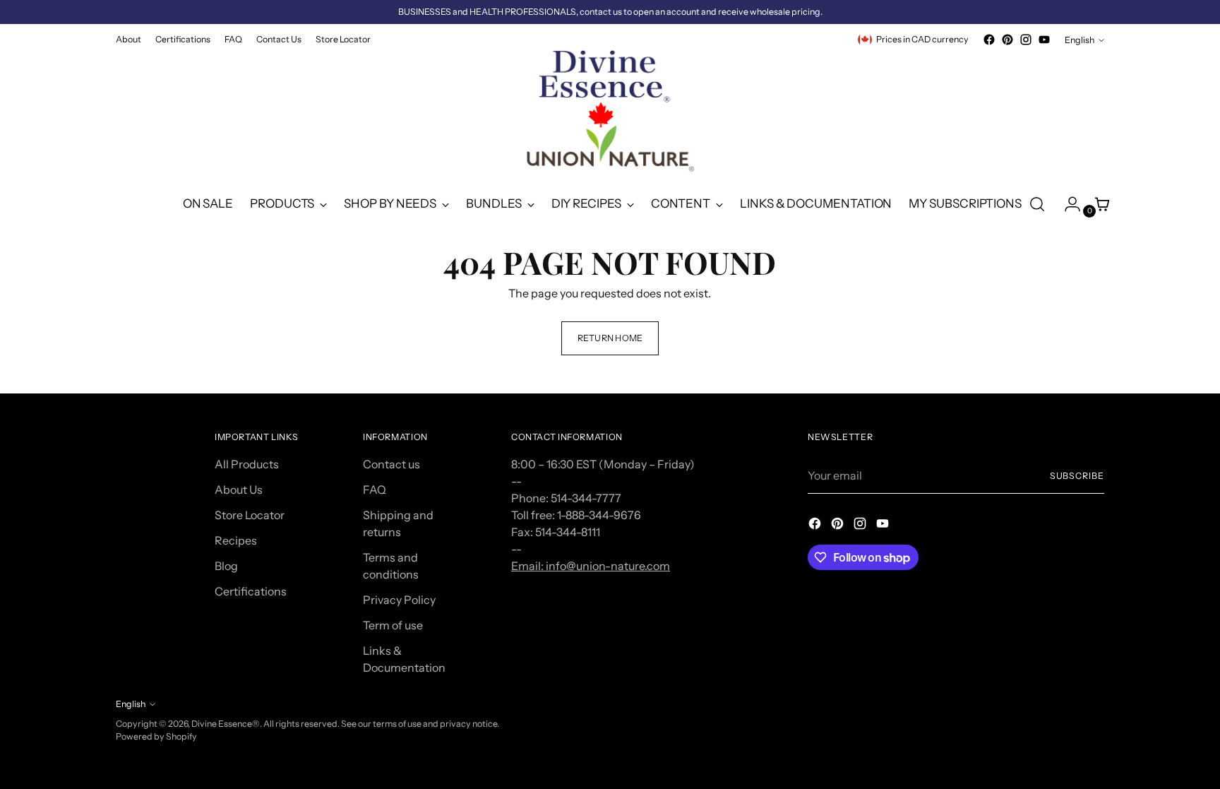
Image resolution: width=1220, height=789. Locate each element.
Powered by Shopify (156, 736)
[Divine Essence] (610, 114)
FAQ (374, 489)
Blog (226, 566)
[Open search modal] (1037, 204)
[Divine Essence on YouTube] (1044, 39)
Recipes (236, 540)
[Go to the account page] (1067, 204)
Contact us (391, 464)
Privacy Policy (399, 600)
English (1079, 40)
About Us (239, 489)
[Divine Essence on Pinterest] (1007, 39)
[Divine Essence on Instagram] (1025, 39)
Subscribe (1077, 475)
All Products (247, 464)
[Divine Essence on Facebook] (989, 39)
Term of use (393, 625)
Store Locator (250, 515)
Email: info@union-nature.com (590, 566)
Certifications (251, 591)
